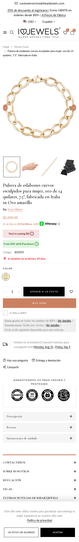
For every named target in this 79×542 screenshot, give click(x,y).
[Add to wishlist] (71, 291)
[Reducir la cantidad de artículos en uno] (5, 291)
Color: (8, 268)
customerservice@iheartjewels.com (42, 3)
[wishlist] (65, 33)
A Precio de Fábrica (54, 15)
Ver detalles (64, 320)
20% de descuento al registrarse (28, 10)
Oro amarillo (6, 277)
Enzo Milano (15, 209)
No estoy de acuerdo (21, 532)
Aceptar (58, 532)
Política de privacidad (39, 520)
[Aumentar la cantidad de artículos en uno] (18, 291)
